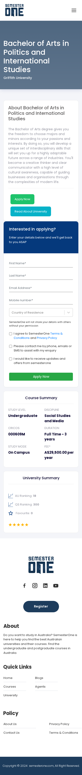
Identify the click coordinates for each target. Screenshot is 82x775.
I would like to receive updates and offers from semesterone (39, 360)
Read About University (31, 211)
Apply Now (22, 199)
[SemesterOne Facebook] (25, 585)
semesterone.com (41, 766)
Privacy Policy (47, 338)
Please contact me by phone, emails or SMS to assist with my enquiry (43, 348)
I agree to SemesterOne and (38, 335)
